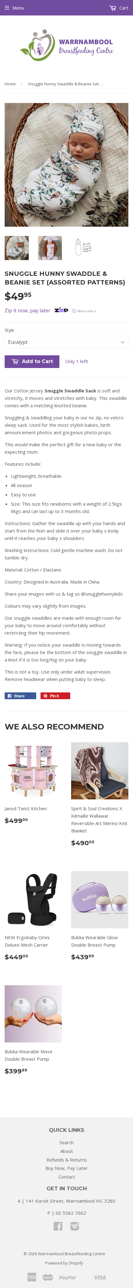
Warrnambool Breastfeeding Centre (71, 1253)
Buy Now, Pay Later (66, 1168)
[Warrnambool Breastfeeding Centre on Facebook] (58, 1228)
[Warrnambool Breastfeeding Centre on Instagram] (74, 1228)
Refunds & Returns (66, 1160)
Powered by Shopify (64, 1263)
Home (10, 84)
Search (66, 1142)
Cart (123, 8)
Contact (66, 1177)
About (66, 1151)
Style (9, 330)
